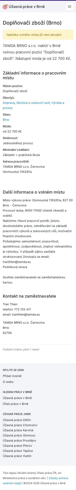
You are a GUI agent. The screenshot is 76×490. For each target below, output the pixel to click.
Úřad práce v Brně (15, 404)
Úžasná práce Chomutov (20, 425)
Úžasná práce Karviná (18, 430)
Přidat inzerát (12, 376)
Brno (6, 119)
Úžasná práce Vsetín (17, 456)
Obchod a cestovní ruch (33, 103)
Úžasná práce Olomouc (19, 435)
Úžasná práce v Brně (17, 398)
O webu (8, 382)
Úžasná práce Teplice (18, 451)
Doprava (9, 103)
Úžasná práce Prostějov (19, 440)
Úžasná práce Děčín (17, 420)
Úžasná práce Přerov (17, 445)
